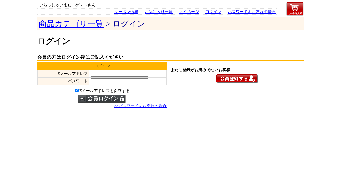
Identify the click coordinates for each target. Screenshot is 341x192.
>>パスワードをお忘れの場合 (140, 106)
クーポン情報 (126, 12)
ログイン (213, 12)
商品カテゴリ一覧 (71, 23)
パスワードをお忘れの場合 (252, 12)
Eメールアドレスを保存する (104, 91)
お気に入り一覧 (159, 12)
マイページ (189, 12)
